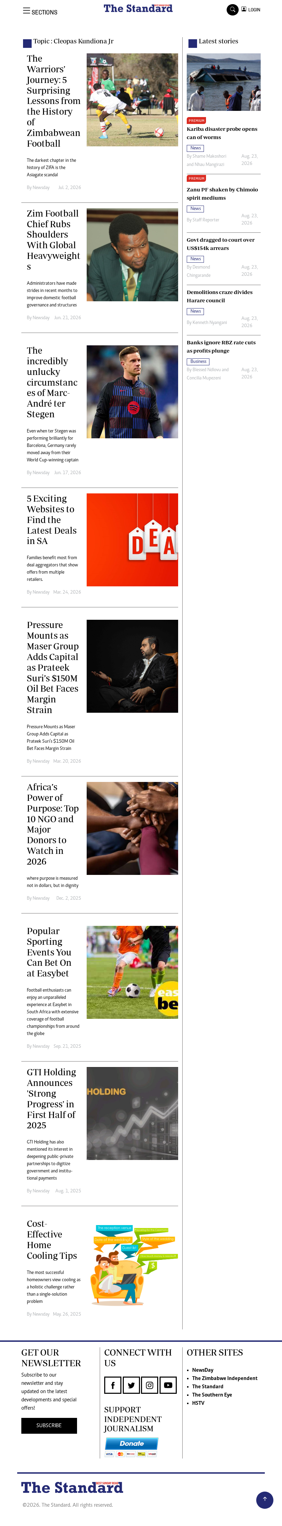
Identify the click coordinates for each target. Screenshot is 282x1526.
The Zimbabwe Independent (225, 1378)
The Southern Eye (212, 1395)
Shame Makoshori (209, 156)
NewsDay (202, 1370)
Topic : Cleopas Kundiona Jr (73, 41)
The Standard (208, 1387)
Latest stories (218, 41)
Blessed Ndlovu (207, 370)
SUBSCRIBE (49, 1426)
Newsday (41, 188)
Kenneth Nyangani (210, 323)
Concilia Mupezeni (204, 378)
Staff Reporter (206, 220)
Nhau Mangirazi (209, 165)
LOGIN (253, 10)
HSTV (198, 1403)
